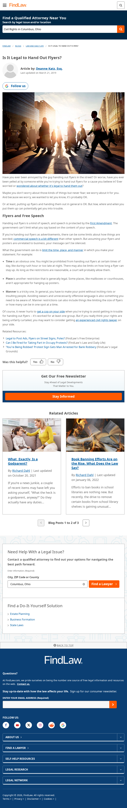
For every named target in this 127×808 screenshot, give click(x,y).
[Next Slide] (86, 523)
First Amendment (101, 223)
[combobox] (47, 584)
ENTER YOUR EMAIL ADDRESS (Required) (26, 697)
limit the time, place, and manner (62, 250)
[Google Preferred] (63, 725)
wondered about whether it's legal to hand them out (49, 186)
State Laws (16, 625)
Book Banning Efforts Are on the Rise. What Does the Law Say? (94, 463)
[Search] (121, 5)
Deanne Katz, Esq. (49, 69)
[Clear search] (83, 584)
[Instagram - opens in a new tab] (40, 725)
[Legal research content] (120, 769)
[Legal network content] (120, 780)
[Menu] (4, 5)
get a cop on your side (51, 311)
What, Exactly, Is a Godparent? (23, 461)
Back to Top (65, 645)
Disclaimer (33, 798)
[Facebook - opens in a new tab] (6, 725)
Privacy (18, 798)
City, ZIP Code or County (23, 577)
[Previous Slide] (41, 523)
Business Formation (22, 619)
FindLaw (6, 46)
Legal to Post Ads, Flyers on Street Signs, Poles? (35, 338)
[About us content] (120, 737)
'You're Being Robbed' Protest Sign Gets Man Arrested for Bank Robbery (51, 347)
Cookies (48, 798)
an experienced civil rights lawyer (96, 320)
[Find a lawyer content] (120, 748)
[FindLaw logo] (19, 5)
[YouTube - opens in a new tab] (17, 725)
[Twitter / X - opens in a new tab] (28, 725)
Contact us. (23, 684)
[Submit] (113, 704)
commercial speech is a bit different (36, 239)
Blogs (18, 46)
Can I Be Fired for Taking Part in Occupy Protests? (37, 343)
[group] (63, 472)
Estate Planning (20, 614)
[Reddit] (51, 725)
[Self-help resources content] (120, 758)
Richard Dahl (21, 471)
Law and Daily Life (35, 46)
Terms (6, 798)
